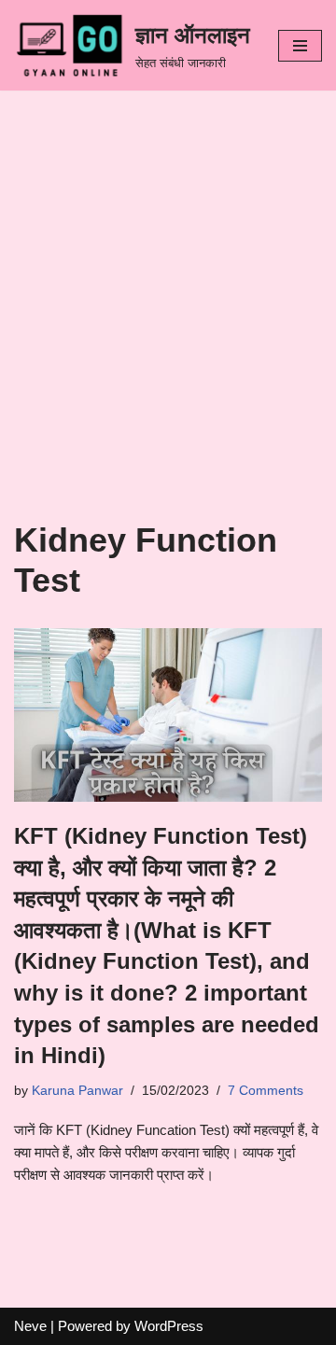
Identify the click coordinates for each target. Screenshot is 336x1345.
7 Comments (265, 1091)
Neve (30, 1326)
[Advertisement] (168, 343)
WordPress (168, 1326)
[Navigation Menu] (300, 46)
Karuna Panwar (77, 1091)
